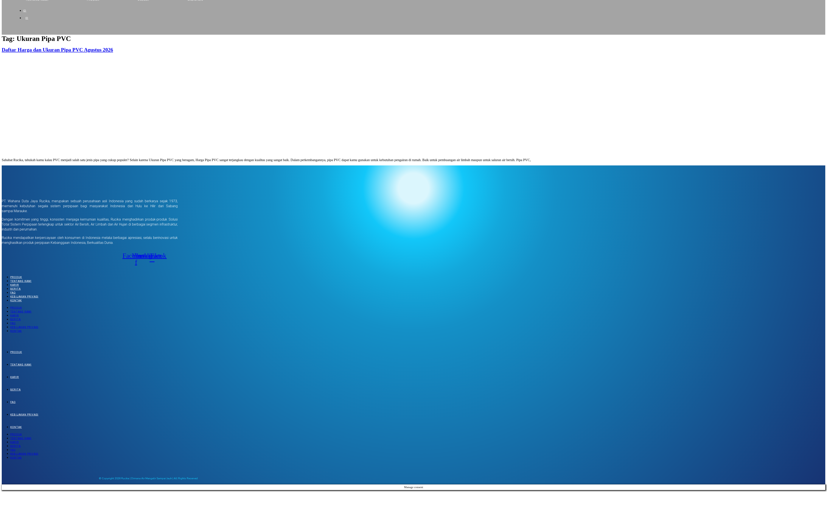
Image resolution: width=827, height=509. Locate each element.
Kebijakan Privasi (24, 296)
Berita (15, 288)
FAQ (13, 292)
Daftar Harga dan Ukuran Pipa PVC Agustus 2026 (57, 50)
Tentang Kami (20, 281)
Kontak (16, 300)
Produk (16, 277)
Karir (14, 284)
